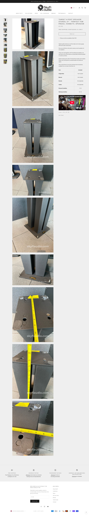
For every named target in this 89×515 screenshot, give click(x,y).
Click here (28, 475)
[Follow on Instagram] (44, 506)
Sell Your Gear (44, 13)
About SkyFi (19, 13)
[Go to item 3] (5, 30)
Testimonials (62, 13)
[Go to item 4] (5, 35)
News (36, 13)
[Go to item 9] (5, 61)
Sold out (72, 33)
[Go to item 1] (5, 19)
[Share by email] (68, 112)
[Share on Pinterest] (66, 112)
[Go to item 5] (5, 40)
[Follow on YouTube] (48, 506)
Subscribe (34, 501)
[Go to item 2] (5, 24)
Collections (28, 13)
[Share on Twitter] (64, 112)
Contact (70, 13)
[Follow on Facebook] (41, 506)
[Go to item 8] (5, 55)
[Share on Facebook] (63, 112)
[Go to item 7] (5, 50)
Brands (54, 13)
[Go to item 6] (5, 45)
